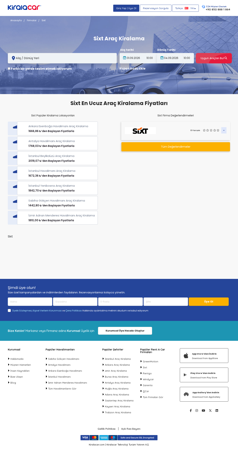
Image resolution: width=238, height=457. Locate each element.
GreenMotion (150, 361)
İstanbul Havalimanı (59, 376)
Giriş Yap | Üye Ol (126, 8)
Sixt (145, 367)
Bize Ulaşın (16, 376)
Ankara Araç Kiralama (117, 364)
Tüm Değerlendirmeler (175, 147)
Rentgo (147, 373)
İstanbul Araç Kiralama (118, 358)
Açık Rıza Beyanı (130, 428)
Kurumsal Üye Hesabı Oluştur (125, 330)
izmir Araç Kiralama (116, 370)
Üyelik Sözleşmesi (22, 310)
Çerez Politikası (73, 310)
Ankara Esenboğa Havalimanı (65, 370)
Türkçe (184, 8)
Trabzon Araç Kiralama (118, 412)
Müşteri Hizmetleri (20, 364)
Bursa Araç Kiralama (116, 376)
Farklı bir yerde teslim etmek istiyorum (41, 68)
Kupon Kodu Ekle (132, 68)
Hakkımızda (16, 358)
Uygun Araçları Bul (212, 58)
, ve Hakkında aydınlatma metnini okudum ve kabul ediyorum (80, 311)
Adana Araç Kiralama (117, 394)
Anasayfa (16, 20)
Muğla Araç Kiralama (116, 388)
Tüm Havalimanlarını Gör (62, 388)
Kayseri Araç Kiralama (117, 406)
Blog (13, 382)
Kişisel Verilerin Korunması (47, 310)
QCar (146, 391)
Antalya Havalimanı (59, 364)
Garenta (147, 385)
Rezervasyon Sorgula (155, 8)
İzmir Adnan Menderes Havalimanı (67, 382)
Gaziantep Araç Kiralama (119, 400)
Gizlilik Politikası (106, 428)
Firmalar (31, 20)
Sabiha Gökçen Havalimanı (63, 358)
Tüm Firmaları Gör (153, 397)
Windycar (148, 379)
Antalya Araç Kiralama (118, 382)
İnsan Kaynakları (20, 370)
